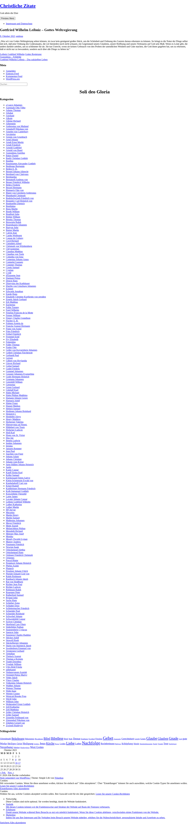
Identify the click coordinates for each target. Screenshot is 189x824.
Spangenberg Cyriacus (16, 629)
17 (19, 763)
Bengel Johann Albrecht (17, 171)
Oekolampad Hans (14, 552)
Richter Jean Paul (14, 584)
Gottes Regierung (33, 54)
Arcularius (11, 134)
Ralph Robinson (13, 576)
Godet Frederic (13, 368)
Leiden (63, 744)
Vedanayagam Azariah (16, 672)
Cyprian (9, 270)
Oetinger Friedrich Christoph (19, 555)
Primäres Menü (7, 18)
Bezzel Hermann (14, 187)
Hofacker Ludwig (14, 430)
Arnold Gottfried (14, 147)
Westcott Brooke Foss (16, 696)
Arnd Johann (12, 139)
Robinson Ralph (13, 589)
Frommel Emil (12, 336)
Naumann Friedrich (15, 544)
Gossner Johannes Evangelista (20, 374)
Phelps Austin (12, 565)
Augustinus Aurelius (15, 153)
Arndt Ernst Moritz (15, 142)
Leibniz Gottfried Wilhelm (12, 54)
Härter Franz (12, 403)
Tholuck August (13, 656)
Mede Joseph (12, 526)
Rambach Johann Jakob (17, 579)
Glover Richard (13, 363)
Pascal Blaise (12, 560)
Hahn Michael (12, 392)
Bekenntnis (29, 739)
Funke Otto (11, 347)
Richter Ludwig (13, 587)
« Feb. (3, 772)
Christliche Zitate (18, 5)
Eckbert (9, 288)
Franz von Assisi (13, 328)
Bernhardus (11, 177)
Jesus (42, 743)
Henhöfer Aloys (13, 416)
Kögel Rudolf (12, 486)
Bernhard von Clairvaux (17, 174)
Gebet (108, 738)
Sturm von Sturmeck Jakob (18, 645)
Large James (12, 496)
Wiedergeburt (25, 747)
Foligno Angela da (14, 323)
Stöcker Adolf (12, 637)
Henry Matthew (13, 419)
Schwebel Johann (14, 616)
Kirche (50, 743)
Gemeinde (117, 739)
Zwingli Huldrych (14, 725)
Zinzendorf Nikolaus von (17, 720)
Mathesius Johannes (15, 520)
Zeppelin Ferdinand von (17, 717)
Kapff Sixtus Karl (14, 472)
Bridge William (13, 217)
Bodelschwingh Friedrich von (20, 198)
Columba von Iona (14, 257)
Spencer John (12, 632)
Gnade (173, 738)
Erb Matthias (12, 302)
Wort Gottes (37, 747)
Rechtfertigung (108, 743)
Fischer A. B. (12, 320)
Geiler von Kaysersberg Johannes (21, 350)
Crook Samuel (12, 267)
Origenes (10, 557)
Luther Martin (12, 507)
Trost (165, 743)
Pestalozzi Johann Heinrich (18, 563)
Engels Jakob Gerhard (16, 299)
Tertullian (10, 653)
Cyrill (8, 273)
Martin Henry (12, 515)
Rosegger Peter (13, 592)
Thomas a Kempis (14, 659)
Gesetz (143, 739)
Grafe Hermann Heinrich (17, 376)
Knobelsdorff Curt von (16, 483)
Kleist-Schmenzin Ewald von (19, 480)
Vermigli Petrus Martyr (16, 675)
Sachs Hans (11, 600)
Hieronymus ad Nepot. (16, 424)
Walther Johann (13, 685)
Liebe (70, 743)
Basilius (9, 161)
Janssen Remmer (14, 448)
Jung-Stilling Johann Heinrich (20, 464)
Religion (118, 744)
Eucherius (10, 304)
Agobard (10, 115)
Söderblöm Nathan (14, 627)
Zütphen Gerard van (15, 723)
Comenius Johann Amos (17, 259)
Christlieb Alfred (13, 243)
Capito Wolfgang (14, 235)
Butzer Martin (12, 230)
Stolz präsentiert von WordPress (15, 778)
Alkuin (9, 118)
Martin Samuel (13, 518)
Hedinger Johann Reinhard (18, 411)
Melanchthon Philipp (15, 528)
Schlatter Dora (12, 605)
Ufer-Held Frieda (14, 667)
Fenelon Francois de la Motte (19, 312)
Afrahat (9, 113)
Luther (78, 743)
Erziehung (84, 739)
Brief (66, 739)
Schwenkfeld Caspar (15, 619)
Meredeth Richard (14, 531)
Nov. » (11, 772)
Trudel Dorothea (13, 661)
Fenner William (13, 315)
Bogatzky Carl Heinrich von (19, 201)
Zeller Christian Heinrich (17, 712)
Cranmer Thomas (14, 265)
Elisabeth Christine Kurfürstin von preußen (26, 296)
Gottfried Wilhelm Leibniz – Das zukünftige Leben (24, 59)
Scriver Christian (14, 621)
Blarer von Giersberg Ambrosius (21, 193)
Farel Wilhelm (12, 310)
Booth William (12, 211)
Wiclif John (11, 699)
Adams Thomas (13, 110)
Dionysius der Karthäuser (18, 283)
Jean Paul (10, 451)
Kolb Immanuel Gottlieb (17, 491)
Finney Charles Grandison (18, 318)
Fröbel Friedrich (13, 334)
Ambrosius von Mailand (17, 126)
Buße (70, 739)
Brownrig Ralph (13, 222)
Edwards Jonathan (14, 291)
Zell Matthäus (12, 709)
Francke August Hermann (18, 326)
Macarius (10, 512)
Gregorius (10, 384)
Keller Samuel (12, 475)
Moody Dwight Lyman (16, 539)
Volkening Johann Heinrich (18, 683)
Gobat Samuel (12, 366)
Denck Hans (12, 281)
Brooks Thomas (13, 219)
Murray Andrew (13, 542)
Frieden (98, 739)
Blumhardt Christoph (16, 195)
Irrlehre (36, 744)
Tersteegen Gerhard (15, 651)
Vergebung (6, 747)
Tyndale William (13, 664)
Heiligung (28, 743)
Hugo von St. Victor (15, 435)
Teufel (155, 744)
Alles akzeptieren (21, 788)
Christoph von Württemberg (19, 246)
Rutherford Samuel (15, 595)
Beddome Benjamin (15, 166)
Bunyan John (12, 227)
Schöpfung (127, 743)
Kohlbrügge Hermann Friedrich (20, 488)
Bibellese (57, 738)
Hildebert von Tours (15, 427)
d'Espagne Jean (13, 275)
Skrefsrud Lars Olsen (16, 624)
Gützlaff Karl (12, 390)
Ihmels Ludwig (13, 440)
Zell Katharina (12, 707)
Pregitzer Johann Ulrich (17, 571)
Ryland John (12, 597)
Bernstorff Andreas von (17, 179)
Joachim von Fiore (14, 454)
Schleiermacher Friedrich (17, 608)
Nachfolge (91, 743)
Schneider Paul (13, 611)
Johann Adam (12, 456)
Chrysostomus (12, 249)
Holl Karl (10, 432)
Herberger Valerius (14, 422)
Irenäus (9, 446)
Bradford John (12, 214)
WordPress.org (13, 79)
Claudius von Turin (15, 254)
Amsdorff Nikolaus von (17, 129)
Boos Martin (12, 209)
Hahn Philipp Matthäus (16, 395)
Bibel (47, 738)
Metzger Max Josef (15, 534)
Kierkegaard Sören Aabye (18, 478)
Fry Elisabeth (12, 339)
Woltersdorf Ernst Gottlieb (18, 704)
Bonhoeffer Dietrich (15, 203)
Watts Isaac (11, 691)
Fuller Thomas (12, 344)
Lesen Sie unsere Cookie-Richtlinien (17, 786)
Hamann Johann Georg (17, 398)
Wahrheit (16, 747)
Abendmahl (5, 738)
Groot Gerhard (13, 387)
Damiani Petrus (13, 278)
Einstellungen (6, 788)
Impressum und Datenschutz (19, 23)
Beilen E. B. (11, 169)
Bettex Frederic (13, 185)
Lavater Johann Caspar (16, 499)
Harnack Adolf (13, 400)
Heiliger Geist (15, 743)
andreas (19, 36)
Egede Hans (11, 294)
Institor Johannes (14, 443)
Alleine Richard (13, 121)
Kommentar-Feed (14, 76)
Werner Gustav (13, 693)
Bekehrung (18, 738)
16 (16, 763)
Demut (76, 738)
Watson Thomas (13, 688)
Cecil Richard (12, 241)
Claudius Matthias (14, 251)
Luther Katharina (14, 504)
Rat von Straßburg (14, 581)
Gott (180, 739)
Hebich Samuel (13, 408)
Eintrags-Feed (12, 73)
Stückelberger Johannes (17, 643)
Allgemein (11, 123)
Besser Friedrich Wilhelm (18, 182)
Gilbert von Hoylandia (16, 360)
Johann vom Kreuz (15, 462)
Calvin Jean (11, 233)
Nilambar (59, 778)
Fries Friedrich (12, 331)
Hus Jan (9, 438)
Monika (9, 536)
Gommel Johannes (14, 371)
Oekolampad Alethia (15, 549)
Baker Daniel (12, 155)
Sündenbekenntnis (146, 744)
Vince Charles (12, 680)
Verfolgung (173, 744)
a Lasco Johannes (14, 105)
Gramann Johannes (15, 379)
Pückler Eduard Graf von (17, 573)
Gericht (137, 739)
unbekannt (11, 669)
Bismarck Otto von (15, 190)
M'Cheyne (11, 510)
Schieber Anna (13, 603)
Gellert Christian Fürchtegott (19, 352)
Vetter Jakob (11, 677)
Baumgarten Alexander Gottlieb (21, 163)
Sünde (136, 743)
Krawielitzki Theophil (16, 494)
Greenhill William (14, 382)
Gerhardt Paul (12, 355)
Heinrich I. (11, 414)
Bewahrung (39, 739)
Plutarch (10, 568)
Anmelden (11, 71)
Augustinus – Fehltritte (10, 57)
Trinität (160, 744)
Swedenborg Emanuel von (18, 648)
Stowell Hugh (12, 640)
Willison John (12, 701)
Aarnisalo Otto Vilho (15, 107)
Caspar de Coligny (14, 238)
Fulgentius (11, 342)
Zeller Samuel (12, 715)
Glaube (151, 738)
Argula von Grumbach (16, 137)
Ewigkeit (92, 739)
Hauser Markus (13, 406)
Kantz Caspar (12, 470)
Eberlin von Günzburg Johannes (21, 286)
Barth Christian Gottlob (17, 158)
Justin (8, 467)
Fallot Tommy (12, 307)
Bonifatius (11, 206)
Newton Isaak (12, 547)
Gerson (9, 358)
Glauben (163, 738)
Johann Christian (14, 459)
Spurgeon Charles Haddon (18, 635)
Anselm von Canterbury (17, 131)
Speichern (5, 822)
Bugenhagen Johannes (16, 225)
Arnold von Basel (14, 150)
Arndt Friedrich (13, 145)
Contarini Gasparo (14, 262)
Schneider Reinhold (15, 613)
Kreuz (57, 744)
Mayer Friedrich (13, 523)
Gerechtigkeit (127, 738)
